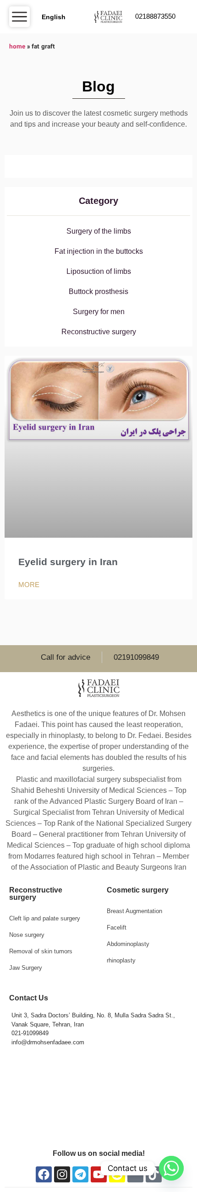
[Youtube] (99, 1174)
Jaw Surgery (25, 967)
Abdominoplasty (128, 944)
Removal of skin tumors (40, 951)
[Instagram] (62, 1174)
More (28, 584)
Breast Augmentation (134, 911)
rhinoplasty (121, 960)
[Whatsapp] (171, 1168)
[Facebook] (44, 1174)
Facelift (116, 927)
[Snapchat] (117, 1174)
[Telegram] (80, 1174)
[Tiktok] (154, 1174)
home (17, 47)
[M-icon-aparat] (135, 1174)
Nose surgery (26, 934)
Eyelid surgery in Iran (68, 561)
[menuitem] (53, 16)
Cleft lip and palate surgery (44, 918)
